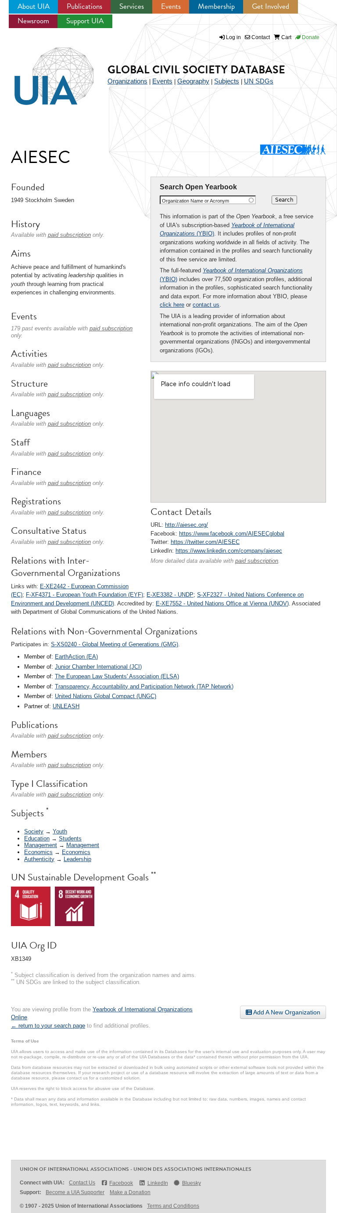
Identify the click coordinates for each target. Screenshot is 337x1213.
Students (70, 838)
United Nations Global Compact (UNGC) (105, 696)
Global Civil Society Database (196, 70)
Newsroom (33, 20)
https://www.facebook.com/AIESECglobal (231, 533)
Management (40, 845)
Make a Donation (130, 1192)
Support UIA (85, 20)
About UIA (34, 6)
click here (172, 304)
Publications (84, 6)
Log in (233, 37)
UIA (44, 71)
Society (33, 831)
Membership (216, 6)
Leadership (77, 859)
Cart (285, 37)
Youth (60, 831)
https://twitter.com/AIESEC (205, 542)
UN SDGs (258, 81)
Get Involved (270, 6)
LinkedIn (157, 1183)
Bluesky (191, 1183)
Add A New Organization (286, 1012)
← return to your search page (48, 1025)
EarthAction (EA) (76, 656)
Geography (193, 81)
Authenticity (39, 859)
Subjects (226, 81)
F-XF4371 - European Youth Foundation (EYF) (84, 594)
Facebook (121, 1183)
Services (131, 6)
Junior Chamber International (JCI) (98, 666)
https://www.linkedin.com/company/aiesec (229, 550)
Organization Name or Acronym (195, 200)
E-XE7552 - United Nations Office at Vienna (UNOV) (222, 603)
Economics (38, 852)
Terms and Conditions (173, 1206)
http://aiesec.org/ (186, 524)
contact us (206, 304)
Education (37, 838)
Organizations (127, 81)
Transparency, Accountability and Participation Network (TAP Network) (144, 686)
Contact (260, 37)
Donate (310, 37)
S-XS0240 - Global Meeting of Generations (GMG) (114, 644)
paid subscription (256, 561)
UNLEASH (66, 706)
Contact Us (82, 1183)
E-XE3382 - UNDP (170, 594)
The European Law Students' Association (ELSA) (117, 676)
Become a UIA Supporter (75, 1192)
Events (171, 6)
